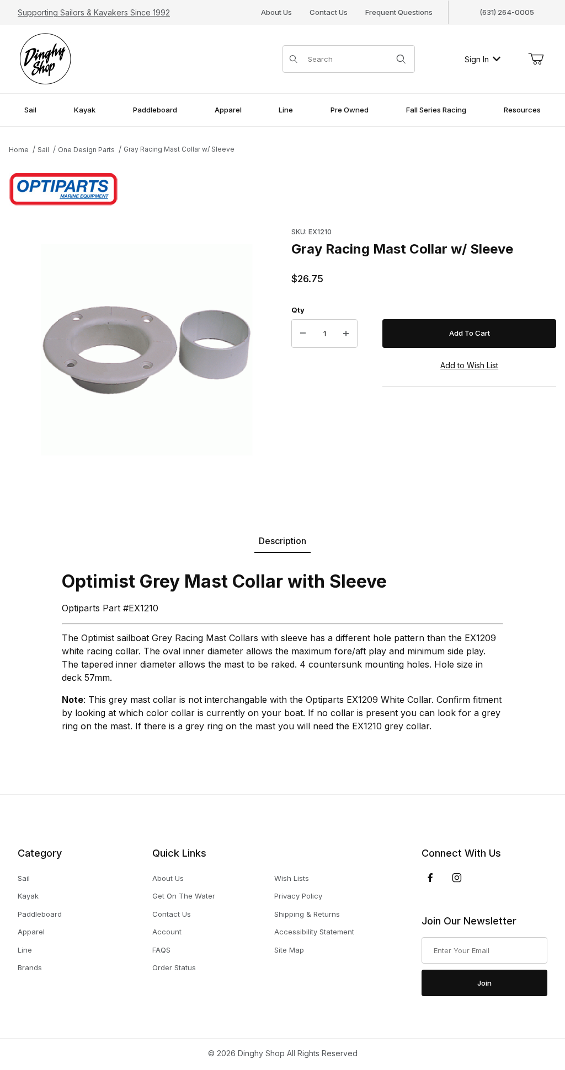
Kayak (28, 895)
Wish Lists (291, 878)
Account (167, 931)
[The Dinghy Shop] (45, 58)
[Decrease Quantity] (303, 333)
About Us (276, 12)
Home (19, 150)
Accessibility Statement (314, 931)
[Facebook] (430, 877)
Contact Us (329, 12)
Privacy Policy (298, 895)
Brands (30, 967)
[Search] (401, 59)
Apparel (31, 931)
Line (25, 949)
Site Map (289, 949)
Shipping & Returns (307, 914)
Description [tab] (282, 540)
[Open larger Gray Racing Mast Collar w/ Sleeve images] (147, 350)
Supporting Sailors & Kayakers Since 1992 (94, 12)
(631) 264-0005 (506, 12)
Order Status (174, 967)
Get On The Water (183, 895)
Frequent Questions (399, 12)
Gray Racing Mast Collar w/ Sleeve (179, 149)
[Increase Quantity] (346, 333)
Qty (298, 309)
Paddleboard (40, 914)
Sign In (477, 59)
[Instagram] (456, 877)
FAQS (161, 949)
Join (484, 982)
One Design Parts (86, 150)
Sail (43, 150)
